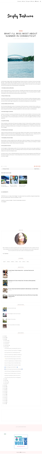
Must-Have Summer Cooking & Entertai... (14, 186)
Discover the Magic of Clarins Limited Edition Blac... (13, 362)
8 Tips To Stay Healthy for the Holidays (13, 324)
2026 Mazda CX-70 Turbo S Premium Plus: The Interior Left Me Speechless (21, 280)
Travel (28, 261)
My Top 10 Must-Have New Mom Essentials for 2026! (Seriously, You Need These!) (23, 288)
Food (20, 261)
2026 (4, 336)
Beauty (4, 261)
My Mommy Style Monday (11, 308)
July (5, 378)
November (6, 342)
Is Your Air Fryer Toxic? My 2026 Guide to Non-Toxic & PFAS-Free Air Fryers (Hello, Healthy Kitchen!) (23, 296)
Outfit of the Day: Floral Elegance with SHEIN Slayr (13, 371)
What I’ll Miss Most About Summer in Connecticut (13, 356)
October (6, 343)
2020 (4, 389)
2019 (4, 391)
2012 (4, 402)
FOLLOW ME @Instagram (21, 426)
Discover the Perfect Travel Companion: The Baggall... (13, 350)
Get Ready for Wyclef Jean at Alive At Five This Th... (13, 375)
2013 (4, 400)
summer (5, 166)
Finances (12, 261)
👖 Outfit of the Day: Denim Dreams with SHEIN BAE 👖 (13, 369)
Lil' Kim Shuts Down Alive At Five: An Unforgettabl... (13, 377)
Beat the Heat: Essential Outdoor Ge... (5, 186)
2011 (4, 403)
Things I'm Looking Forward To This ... (22, 186)
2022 (4, 386)
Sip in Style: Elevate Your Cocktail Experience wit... (13, 352)
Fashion (8, 261)
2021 (4, 388)
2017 (4, 394)
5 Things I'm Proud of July (11, 319)
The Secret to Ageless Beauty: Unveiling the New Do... (13, 360)
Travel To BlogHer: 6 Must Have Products (14, 313)
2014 (4, 398)
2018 (4, 392)
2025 (4, 337)
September (6, 345)
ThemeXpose (24, 452)
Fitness (16, 261)
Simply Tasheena (17, 38)
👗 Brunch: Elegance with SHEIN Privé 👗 (11, 367)
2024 (4, 339)
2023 (4, 385)
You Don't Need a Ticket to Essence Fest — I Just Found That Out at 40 (21, 270)
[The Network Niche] (21, 448)
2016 (4, 395)
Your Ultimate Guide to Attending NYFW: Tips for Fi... (13, 348)
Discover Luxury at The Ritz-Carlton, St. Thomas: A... (13, 373)
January (6, 383)
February (6, 381)
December (6, 340)
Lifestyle (23, 261)
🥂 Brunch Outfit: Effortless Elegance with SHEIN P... (13, 358)
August (6, 346)
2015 (4, 397)
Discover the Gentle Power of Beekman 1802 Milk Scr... (13, 354)
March (6, 380)
